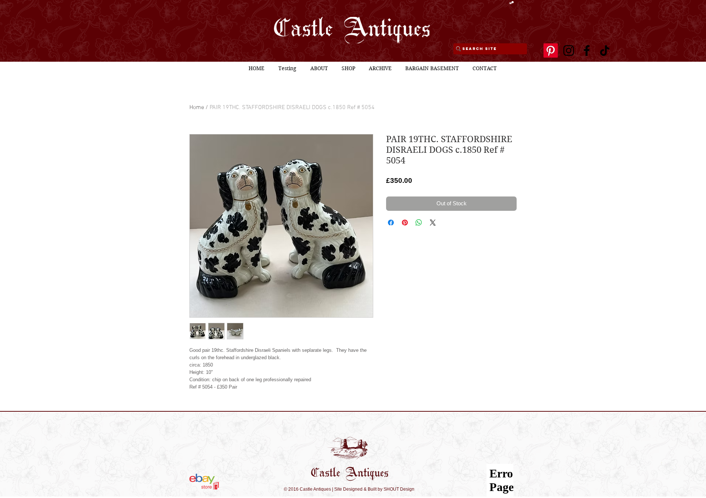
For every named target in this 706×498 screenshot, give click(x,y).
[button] (511, 2)
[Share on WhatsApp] (418, 222)
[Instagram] (568, 50)
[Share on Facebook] (390, 222)
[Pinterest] (550, 50)
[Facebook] (587, 50)
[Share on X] (432, 222)
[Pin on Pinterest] (404, 222)
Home (196, 107)
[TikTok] (605, 50)
